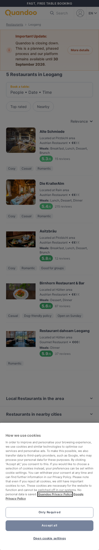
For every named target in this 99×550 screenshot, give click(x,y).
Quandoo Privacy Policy (55, 494)
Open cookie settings (49, 538)
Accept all (49, 525)
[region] (49, 486)
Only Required (49, 512)
